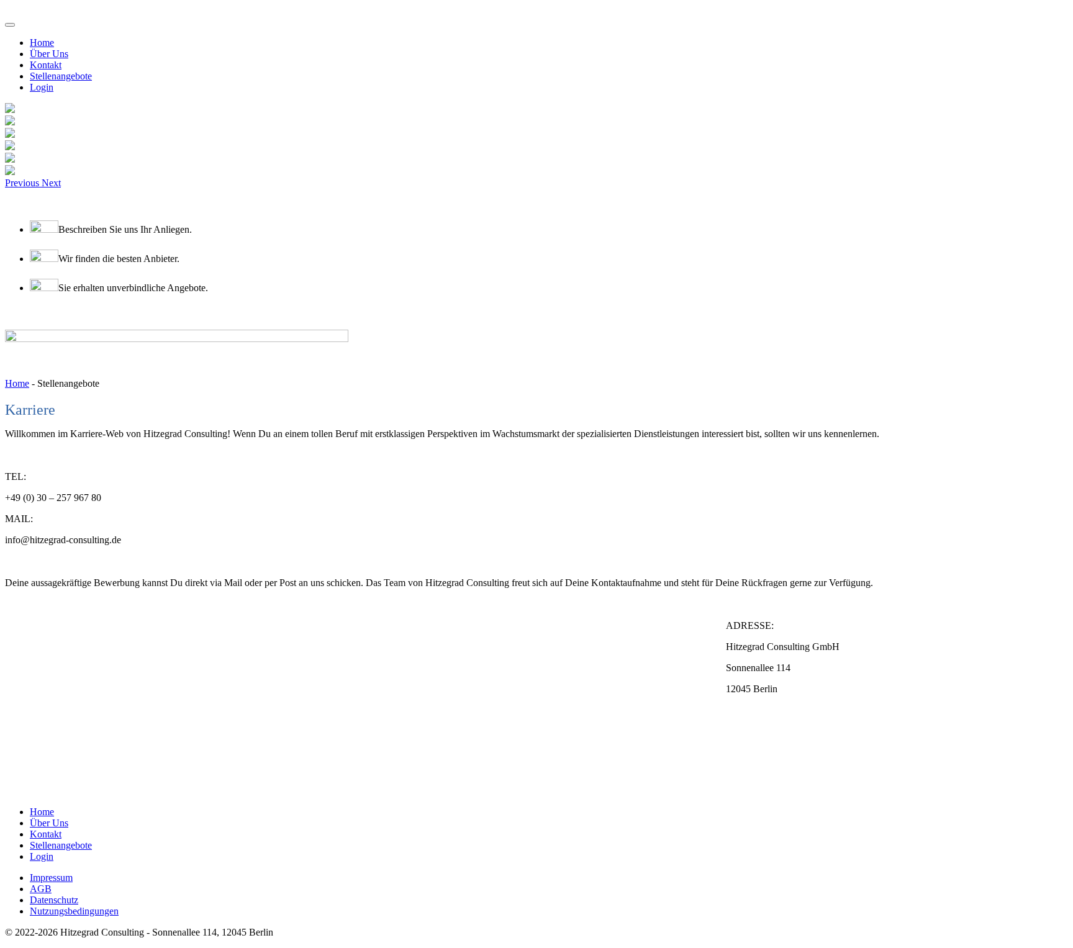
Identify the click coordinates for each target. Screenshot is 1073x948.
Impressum (51, 877)
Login (41, 87)
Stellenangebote (61, 76)
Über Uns (49, 53)
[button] (23, 183)
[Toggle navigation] (10, 25)
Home (42, 42)
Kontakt (45, 65)
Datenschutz (54, 900)
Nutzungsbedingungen (74, 911)
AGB (41, 888)
